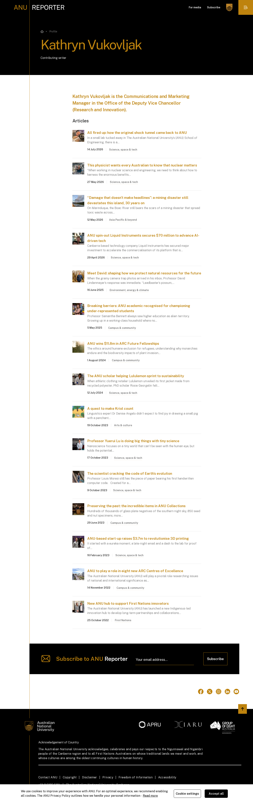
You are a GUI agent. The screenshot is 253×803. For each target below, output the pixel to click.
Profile (53, 31)
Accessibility (167, 777)
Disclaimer (89, 777)
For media (195, 7)
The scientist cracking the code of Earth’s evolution (129, 473)
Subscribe (213, 7)
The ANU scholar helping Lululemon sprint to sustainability (135, 376)
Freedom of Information (136, 777)
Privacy (107, 777)
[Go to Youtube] (236, 692)
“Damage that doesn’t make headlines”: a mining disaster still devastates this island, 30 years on (137, 200)
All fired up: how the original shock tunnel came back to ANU (137, 133)
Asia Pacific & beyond (123, 219)
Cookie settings (187, 793)
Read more (150, 795)
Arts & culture (123, 425)
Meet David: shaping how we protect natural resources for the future (144, 273)
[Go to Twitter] (210, 692)
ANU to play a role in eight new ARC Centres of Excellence (135, 571)
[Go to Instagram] (219, 692)
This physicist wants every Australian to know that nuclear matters (142, 165)
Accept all (216, 793)
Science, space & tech (123, 149)
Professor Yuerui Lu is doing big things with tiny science (133, 441)
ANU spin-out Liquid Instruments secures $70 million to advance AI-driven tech (143, 238)
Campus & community (122, 327)
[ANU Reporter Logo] (39, 7)
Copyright (70, 777)
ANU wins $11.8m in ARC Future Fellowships (123, 343)
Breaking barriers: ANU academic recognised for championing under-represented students (138, 308)
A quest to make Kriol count (110, 408)
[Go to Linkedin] (227, 692)
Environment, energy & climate (129, 290)
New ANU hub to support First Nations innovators (128, 603)
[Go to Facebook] (201, 692)
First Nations (123, 620)
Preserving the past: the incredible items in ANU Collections (136, 506)
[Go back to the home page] (42, 31)
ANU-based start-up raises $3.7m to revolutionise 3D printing (138, 538)
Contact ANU (47, 777)
